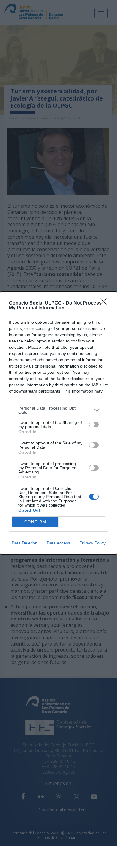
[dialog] (58, 423)
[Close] (105, 303)
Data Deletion (25, 543)
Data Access (58, 543)
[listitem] (58, 410)
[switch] (94, 424)
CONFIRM (35, 522)
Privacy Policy (93, 543)
